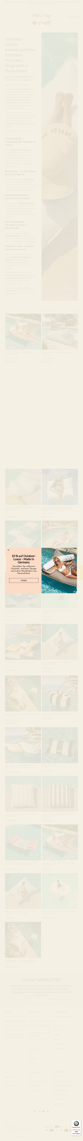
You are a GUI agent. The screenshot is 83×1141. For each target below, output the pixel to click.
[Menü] (80, 1121)
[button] (23, 580)
